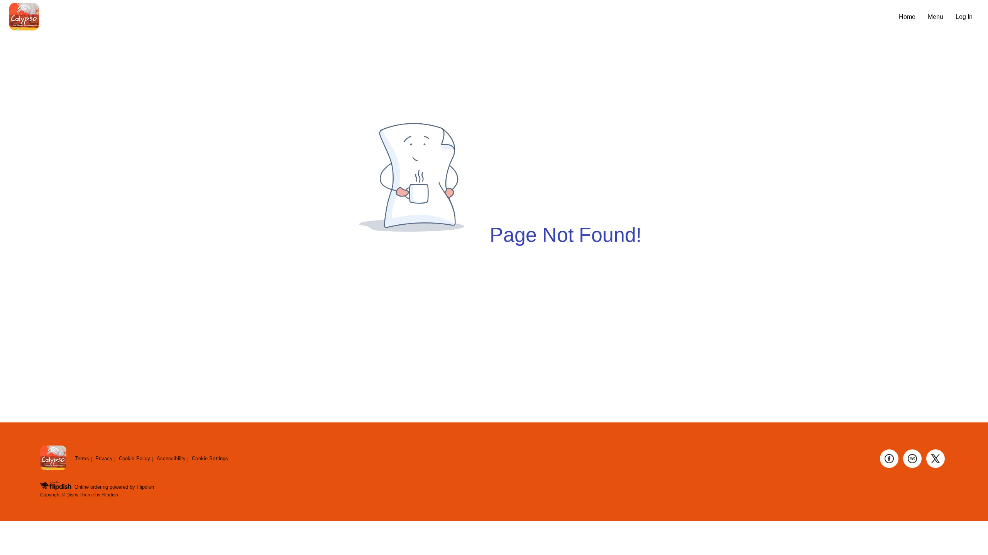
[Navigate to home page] (451, 17)
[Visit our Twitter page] (935, 458)
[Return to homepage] (53, 458)
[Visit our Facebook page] (889, 458)
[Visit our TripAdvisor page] (912, 458)
